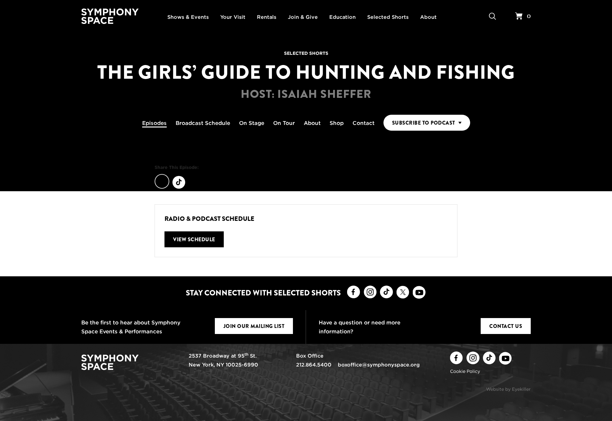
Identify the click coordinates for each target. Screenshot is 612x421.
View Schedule (194, 239)
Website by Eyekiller (508, 389)
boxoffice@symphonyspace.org (379, 365)
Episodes (154, 123)
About (312, 123)
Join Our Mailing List (254, 326)
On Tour (284, 123)
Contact (364, 123)
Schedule (203, 123)
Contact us (505, 326)
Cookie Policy (465, 371)
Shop (337, 123)
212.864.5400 (314, 365)
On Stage (251, 123)
